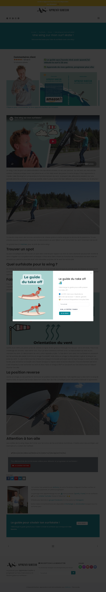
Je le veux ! (65, 313)
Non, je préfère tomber (69, 309)
